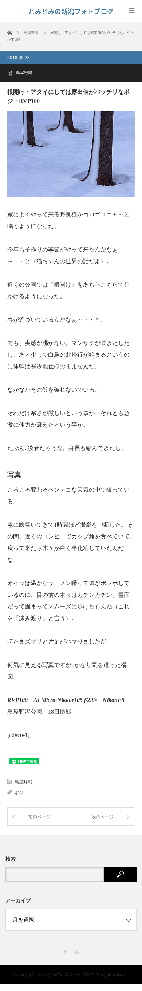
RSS (77, 952)
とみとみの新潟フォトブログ (66, 974)
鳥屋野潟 (24, 72)
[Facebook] (65, 952)
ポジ (19, 792)
